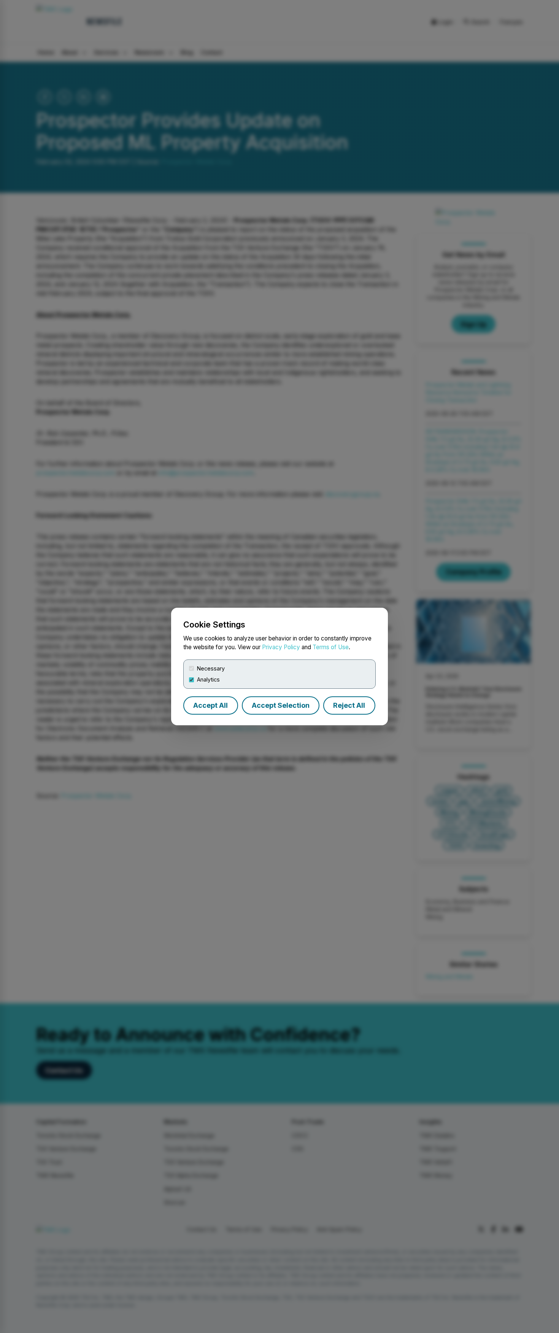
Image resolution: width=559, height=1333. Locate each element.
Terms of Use (331, 647)
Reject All (349, 705)
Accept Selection (281, 705)
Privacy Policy (281, 647)
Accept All (210, 705)
